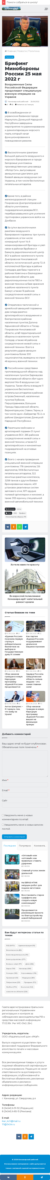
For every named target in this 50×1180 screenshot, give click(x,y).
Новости (22, 51)
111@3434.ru (8, 1124)
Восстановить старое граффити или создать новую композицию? (32, 899)
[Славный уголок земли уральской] (12, 874)
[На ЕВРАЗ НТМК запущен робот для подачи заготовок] (12, 886)
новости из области (16, 992)
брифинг (22, 513)
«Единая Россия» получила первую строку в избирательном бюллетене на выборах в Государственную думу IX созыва (14, 645)
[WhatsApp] (19, 527)
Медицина (28, 978)
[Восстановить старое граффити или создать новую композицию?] (12, 899)
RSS (15, 513)
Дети (29, 964)
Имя (5, 780)
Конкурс (11, 973)
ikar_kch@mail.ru (11, 1121)
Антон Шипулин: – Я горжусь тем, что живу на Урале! (14, 710)
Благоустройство (15, 959)
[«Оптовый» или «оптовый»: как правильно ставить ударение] (12, 859)
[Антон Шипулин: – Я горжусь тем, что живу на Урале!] (14, 696)
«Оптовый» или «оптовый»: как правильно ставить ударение (31, 859)
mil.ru (19, 509)
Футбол (11, 987)
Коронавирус (28, 973)
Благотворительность (17, 955)
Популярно (25, 845)
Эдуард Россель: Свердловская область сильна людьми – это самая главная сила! (35, 680)
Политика (33, 51)
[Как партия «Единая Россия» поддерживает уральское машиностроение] (35, 626)
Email (5, 790)
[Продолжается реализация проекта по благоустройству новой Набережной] (12, 914)
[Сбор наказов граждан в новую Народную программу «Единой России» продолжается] (14, 663)
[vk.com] (19, 1136)
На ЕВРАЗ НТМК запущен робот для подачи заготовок (31, 885)
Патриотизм (13, 982)
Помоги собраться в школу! (22, 2)
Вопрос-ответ (14, 964)
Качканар (25, 969)
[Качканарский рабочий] (11, 8)
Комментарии (41, 845)
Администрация (26, 945)
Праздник (30, 982)
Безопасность (14, 950)
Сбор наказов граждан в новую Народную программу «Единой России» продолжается (14, 680)
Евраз (10, 969)
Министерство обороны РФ (16, 517)
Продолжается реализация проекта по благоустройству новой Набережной (32, 914)
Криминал (12, 978)
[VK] (7, 527)
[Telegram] (25, 527)
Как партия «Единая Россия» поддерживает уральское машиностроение (35, 641)
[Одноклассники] (13, 527)
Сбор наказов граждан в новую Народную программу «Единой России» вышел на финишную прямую (35, 715)
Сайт (4, 800)
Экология (27, 987)
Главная (11, 51)
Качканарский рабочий (18, 101)
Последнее (10, 845)
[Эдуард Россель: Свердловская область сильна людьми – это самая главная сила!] (35, 663)
